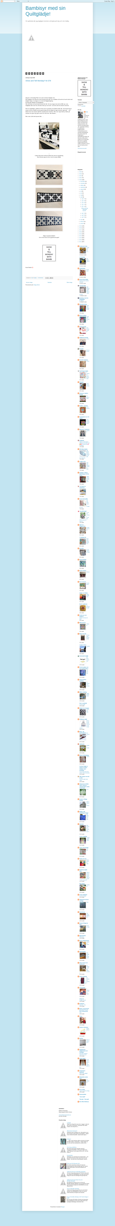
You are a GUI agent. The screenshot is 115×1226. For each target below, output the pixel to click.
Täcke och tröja (87, 710)
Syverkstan (82, 912)
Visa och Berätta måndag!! (73, 1188)
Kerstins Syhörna (83, 360)
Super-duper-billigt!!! (83, 1073)
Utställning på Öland (87, 839)
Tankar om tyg (82, 858)
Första (87, 361)
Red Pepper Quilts (83, 371)
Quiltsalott (81, 744)
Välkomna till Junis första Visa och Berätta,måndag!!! (75, 1180)
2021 (80, 177)
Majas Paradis (82, 633)
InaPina (81, 1038)
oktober (82, 185)
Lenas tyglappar (83, 894)
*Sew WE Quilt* (83, 511)
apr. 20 (83, 202)
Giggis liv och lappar (84, 708)
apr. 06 (83, 215)
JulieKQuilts (82, 268)
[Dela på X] (49, 278)
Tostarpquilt (82, 987)
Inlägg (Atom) (37, 284)
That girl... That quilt (84, 1099)
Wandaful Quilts (83, 304)
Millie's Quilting (83, 692)
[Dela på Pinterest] (52, 278)
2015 (80, 233)
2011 (80, 241)
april (81, 197)
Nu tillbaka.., (81, 300)
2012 (80, 239)
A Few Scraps (82, 326)
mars (81, 219)
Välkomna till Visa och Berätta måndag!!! (76, 1171)
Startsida (50, 282)
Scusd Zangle (82, 704)
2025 (80, 171)
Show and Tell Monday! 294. (73, 1163)
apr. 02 (83, 217)
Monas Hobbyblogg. (84, 755)
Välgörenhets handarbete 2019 (87, 479)
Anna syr (81, 998)
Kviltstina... (82, 1003)
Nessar (87, 571)
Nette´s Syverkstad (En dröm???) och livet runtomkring (84, 1010)
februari (82, 221)
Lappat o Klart (82, 645)
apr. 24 (83, 200)
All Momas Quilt (83, 719)
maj (81, 195)
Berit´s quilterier (83, 604)
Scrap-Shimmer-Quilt (87, 551)
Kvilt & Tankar (82, 570)
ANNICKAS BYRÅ (83, 337)
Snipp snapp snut (87, 595)
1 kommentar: (41, 277)
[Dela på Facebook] (51, 278)
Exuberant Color (83, 246)
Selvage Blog (82, 285)
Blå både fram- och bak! (87, 817)
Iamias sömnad (83, 976)
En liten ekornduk (87, 529)
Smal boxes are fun (87, 384)
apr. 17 (83, 204)
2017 (80, 230)
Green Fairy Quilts (83, 279)
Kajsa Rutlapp (82, 559)
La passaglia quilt (87, 606)
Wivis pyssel (82, 622)
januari (82, 223)
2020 (80, 179)
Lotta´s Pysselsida (83, 847)
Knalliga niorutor (82, 1000)
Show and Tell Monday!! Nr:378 (38, 81)
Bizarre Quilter (82, 315)
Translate (83, 106)
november (82, 183)
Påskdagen (81, 936)
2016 (80, 231)
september (83, 187)
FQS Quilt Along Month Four (87, 541)
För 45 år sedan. (82, 896)
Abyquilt (81, 382)
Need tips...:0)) (82, 1004)
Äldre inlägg (69, 282)
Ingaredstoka (82, 935)
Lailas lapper (82, 1058)
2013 (80, 237)
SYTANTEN (82, 257)
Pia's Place (82, 883)
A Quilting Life (82, 537)
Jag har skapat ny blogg (84, 1090)
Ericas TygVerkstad (84, 940)
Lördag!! (69, 1122)
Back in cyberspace (87, 1041)
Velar (87, 902)
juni (81, 193)
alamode (81, 824)
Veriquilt (81, 348)
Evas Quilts (82, 1089)
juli (81, 191)
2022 (80, 175)
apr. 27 (83, 198)
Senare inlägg (29, 282)
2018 (80, 228)
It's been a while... (87, 397)
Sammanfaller (82, 1094)
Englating (81, 440)
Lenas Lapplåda (83, 836)
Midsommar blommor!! (72, 1131)
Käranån (81, 548)
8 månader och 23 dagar (87, 991)
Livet (87, 789)
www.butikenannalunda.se (65, 1115)
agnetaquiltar (82, 951)
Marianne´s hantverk (84, 429)
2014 (80, 235)
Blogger (63, 1206)
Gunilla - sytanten (83, 405)
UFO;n (87, 338)
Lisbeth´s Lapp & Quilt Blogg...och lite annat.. (84, 474)
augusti (82, 189)
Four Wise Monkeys (84, 1101)
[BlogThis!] (47, 278)
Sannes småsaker (83, 1027)
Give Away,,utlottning (71, 1147)
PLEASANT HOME (83, 656)
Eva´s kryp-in (82, 581)
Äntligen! (69, 1139)
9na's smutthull (83, 703)
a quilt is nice (82, 461)
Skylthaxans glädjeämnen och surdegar (83, 1051)
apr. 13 (83, 206)
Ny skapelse (87, 1081)
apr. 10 (83, 213)
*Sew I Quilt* (82, 1096)
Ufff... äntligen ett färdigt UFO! (87, 955)
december (82, 181)
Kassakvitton (70, 1155)
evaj (87, 111)
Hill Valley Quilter (83, 449)
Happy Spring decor (87, 694)
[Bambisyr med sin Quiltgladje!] (84, 96)
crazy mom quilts (83, 498)
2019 (80, 226)
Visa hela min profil (82, 148)
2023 (80, 173)
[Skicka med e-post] (46, 278)
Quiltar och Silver (83, 593)
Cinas (80, 1016)
